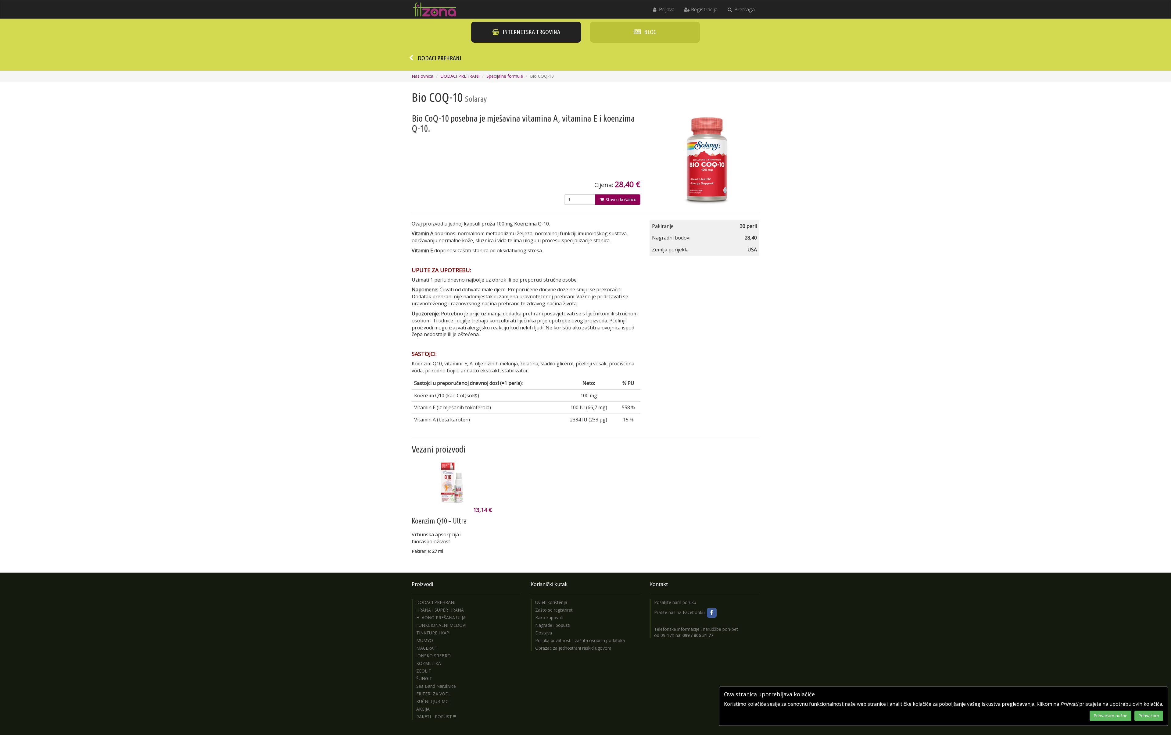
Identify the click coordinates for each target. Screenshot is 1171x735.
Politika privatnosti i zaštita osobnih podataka (580, 640)
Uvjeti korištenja (551, 602)
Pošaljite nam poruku (675, 602)
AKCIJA (423, 709)
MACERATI (427, 648)
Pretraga (744, 9)
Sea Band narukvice (436, 686)
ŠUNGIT (424, 678)
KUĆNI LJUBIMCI (432, 701)
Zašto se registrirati (554, 610)
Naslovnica (422, 76)
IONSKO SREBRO (433, 656)
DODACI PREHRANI (439, 58)
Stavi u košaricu (620, 199)
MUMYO (424, 640)
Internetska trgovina (530, 31)
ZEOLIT (423, 671)
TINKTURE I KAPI (433, 633)
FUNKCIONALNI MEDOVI (441, 625)
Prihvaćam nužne (1110, 716)
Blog (650, 31)
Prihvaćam (1148, 716)
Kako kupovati (549, 617)
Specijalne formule (504, 76)
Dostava (543, 633)
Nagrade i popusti (552, 625)
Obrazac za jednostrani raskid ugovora (573, 648)
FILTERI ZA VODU (434, 694)
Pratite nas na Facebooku (680, 612)
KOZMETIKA (428, 663)
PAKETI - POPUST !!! (436, 716)
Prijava (666, 9)
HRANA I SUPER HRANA (440, 610)
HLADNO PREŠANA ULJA (441, 617)
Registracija (704, 9)
